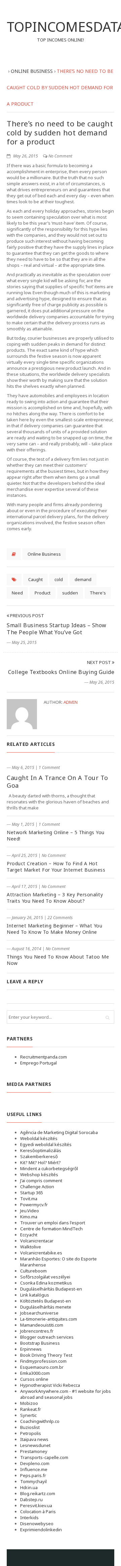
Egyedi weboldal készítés (46, 1144)
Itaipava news (34, 1439)
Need (17, 593)
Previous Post (26, 615)
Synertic (28, 1415)
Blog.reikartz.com (37, 1493)
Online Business (44, 554)
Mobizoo (29, 1403)
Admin (71, 702)
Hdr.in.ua (29, 1487)
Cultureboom (33, 1271)
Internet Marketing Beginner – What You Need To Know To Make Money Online (54, 928)
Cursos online (34, 1379)
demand (83, 579)
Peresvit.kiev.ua (36, 1505)
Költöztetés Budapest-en (45, 1301)
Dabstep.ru (31, 1499)
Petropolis (30, 1433)
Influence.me (33, 1469)
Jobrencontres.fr (36, 1331)
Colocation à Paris (38, 1511)
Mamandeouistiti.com (41, 1325)
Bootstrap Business (40, 1343)
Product (42, 593)
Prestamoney (33, 1451)
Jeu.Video (29, 1211)
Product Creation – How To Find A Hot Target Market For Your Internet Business (56, 866)
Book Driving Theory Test (46, 1355)
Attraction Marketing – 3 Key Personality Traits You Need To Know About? (55, 897)
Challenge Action (37, 1187)
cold (58, 579)
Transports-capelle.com (44, 1457)
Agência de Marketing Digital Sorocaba (59, 1132)
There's (98, 593)
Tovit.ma (28, 1199)
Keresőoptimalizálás (40, 1150)
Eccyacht (28, 1235)
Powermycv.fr (34, 1205)
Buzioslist (30, 1427)
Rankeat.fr (30, 1409)
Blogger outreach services (47, 1337)
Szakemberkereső (39, 1156)
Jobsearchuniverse (39, 1313)
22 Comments (60, 917)
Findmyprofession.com (43, 1361)
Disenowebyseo (36, 1524)
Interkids (29, 1518)
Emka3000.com (35, 1373)
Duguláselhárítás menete (45, 1307)
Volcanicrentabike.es (41, 1253)
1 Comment (49, 767)
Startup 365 (31, 1193)
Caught (35, 579)
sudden (70, 593)
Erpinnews (31, 1349)
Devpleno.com (34, 1463)
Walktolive (30, 1247)
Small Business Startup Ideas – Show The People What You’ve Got (57, 629)
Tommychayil (33, 1481)
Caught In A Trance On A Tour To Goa (57, 781)
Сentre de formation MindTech (51, 1229)
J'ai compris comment (41, 1181)
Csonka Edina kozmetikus (46, 1283)
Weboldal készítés (38, 1138)
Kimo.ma (28, 1217)
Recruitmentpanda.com (43, 1057)
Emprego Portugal (38, 1063)
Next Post (99, 662)
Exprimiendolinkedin (41, 1530)
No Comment (60, 156)
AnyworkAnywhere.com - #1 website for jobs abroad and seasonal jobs (65, 1394)
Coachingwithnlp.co (39, 1421)
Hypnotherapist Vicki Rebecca (50, 1385)
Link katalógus (34, 1295)
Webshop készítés (39, 1174)
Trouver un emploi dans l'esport (52, 1223)
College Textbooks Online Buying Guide (61, 672)
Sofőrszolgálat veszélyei (45, 1277)
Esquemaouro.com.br (42, 1367)
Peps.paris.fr (33, 1475)
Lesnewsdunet (35, 1445)
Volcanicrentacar (36, 1241)
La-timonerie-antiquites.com (48, 1319)
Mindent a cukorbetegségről (49, 1168)
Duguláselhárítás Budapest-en (51, 1289)
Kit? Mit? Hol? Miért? (40, 1162)
